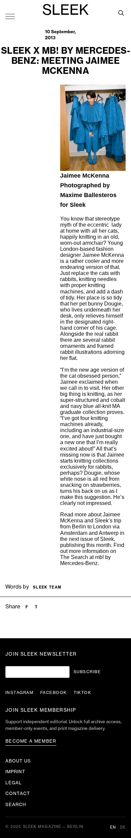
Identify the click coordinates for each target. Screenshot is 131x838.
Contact (17, 793)
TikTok (82, 693)
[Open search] (121, 12)
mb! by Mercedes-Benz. (85, 560)
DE (123, 827)
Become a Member (30, 741)
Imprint (15, 772)
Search (15, 804)
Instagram (19, 693)
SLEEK (65, 10)
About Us (18, 761)
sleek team (47, 587)
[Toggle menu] (10, 16)
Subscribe (87, 672)
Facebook (53, 693)
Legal (13, 783)
